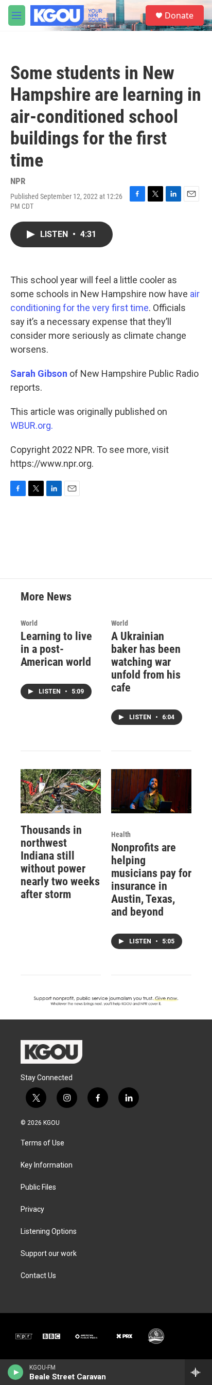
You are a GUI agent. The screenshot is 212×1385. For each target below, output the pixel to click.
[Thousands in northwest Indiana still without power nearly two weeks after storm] (61, 791)
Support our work (49, 1254)
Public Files (38, 1187)
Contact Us (38, 1276)
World (29, 623)
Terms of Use (42, 1143)
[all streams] (198, 1372)
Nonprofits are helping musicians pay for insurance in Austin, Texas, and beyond (151, 879)
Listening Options (49, 1231)
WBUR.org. (31, 425)
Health (121, 834)
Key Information (47, 1165)
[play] (15, 1372)
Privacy (32, 1209)
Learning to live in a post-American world (56, 649)
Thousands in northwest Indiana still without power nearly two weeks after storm (60, 862)
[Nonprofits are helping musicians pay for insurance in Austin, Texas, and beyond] (151, 791)
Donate (179, 15)
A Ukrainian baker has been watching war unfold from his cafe (146, 662)
